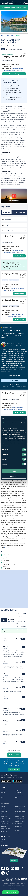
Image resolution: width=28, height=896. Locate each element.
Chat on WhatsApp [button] (11, 892)
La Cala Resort (18, 823)
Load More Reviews (14, 754)
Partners (3, 839)
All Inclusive (7, 117)
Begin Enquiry (14, 380)
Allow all (14, 471)
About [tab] (23, 422)
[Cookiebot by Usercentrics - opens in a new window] (19, 418)
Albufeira (15, 45)
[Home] (7, 2)
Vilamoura (17, 808)
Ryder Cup (3, 808)
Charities (3, 795)
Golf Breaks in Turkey (20, 821)
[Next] (24, 21)
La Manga (17, 813)
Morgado (8, 144)
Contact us (17, 800)
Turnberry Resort (5, 821)
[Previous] (3, 21)
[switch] (24, 454)
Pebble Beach (18, 830)
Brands (3, 841)
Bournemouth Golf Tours (7, 823)
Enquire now (14, 769)
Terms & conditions (19, 795)
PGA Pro (17, 833)
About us (3, 790)
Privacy (16, 797)
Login (15, 2)
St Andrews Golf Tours (6, 818)
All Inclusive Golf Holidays (19, 827)
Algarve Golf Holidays (20, 811)
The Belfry (3, 806)
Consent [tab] (5, 422)
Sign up (20, 2)
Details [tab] (14, 422)
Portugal (3, 45)
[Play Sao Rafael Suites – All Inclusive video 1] (14, 196)
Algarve (9, 45)
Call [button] (14, 375)
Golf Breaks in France (20, 806)
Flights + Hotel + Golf (20, 212)
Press (2, 797)
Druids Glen (4, 816)
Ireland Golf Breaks (5, 828)
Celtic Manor (4, 811)
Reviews (18, 35)
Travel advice (18, 792)
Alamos (20, 70)
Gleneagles (3, 826)
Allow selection (14, 476)
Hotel (12, 35)
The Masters (4, 813)
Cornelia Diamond (19, 818)
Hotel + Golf (7, 212)
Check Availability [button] (14, 74)
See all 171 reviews (17, 49)
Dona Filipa (4, 831)
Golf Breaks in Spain (19, 816)
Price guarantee (18, 790)
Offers (7, 35)
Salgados (13, 68)
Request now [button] (14, 860)
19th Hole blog (4, 800)
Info (2, 35)
